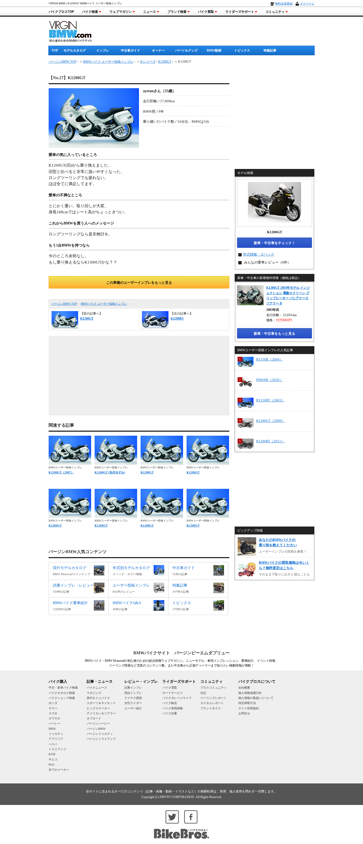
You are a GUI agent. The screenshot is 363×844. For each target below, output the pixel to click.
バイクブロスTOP (61, 12)
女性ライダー (133, 703)
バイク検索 (90, 12)
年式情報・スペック (258, 254)
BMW (52, 728)
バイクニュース (97, 687)
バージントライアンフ (101, 738)
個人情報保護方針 (250, 692)
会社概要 (244, 687)
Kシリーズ (147, 61)
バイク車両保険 (172, 708)
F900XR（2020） (269, 380)
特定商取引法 (247, 703)
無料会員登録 (284, 3)
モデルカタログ (75, 50)
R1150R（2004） (269, 359)
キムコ (53, 759)
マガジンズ (94, 692)
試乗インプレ (133, 687)
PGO (51, 764)
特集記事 (270, 50)
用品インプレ (133, 692)
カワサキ (54, 718)
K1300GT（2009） (270, 421)
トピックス (242, 50)
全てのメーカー (59, 769)
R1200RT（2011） (270, 441)
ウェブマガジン (120, 12)
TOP (55, 50)
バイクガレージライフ (177, 697)
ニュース (149, 12)
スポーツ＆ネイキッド (101, 703)
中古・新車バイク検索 (63, 687)
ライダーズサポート (239, 12)
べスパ (53, 744)
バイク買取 (206, 12)
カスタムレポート (212, 703)
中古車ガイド (130, 50)
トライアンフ (57, 749)
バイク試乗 (169, 713)
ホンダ (53, 703)
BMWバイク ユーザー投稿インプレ (104, 303)
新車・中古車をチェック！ (274, 243)
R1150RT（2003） (270, 400)
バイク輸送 (169, 703)
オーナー (158, 50)
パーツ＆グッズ (186, 50)
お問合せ (244, 713)
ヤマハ (53, 708)
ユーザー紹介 (133, 708)
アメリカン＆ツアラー (101, 713)
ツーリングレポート (213, 697)
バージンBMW (96, 728)
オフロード (94, 718)
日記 (203, 692)
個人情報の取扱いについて (255, 697)
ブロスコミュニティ (213, 687)
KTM (52, 754)
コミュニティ (275, 12)
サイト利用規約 (248, 708)
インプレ (102, 50)
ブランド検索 (177, 12)
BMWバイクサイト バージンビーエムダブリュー (181, 653)
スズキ (53, 713)
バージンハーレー (98, 723)
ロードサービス (172, 692)
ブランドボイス (210, 708)
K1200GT (164, 61)
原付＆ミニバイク (98, 697)
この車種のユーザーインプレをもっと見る (139, 283)
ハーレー (54, 723)
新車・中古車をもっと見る (274, 334)
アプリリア (56, 738)
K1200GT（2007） (61, 472)
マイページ (307, 3)
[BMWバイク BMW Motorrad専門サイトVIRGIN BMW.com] (75, 30)
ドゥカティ (56, 733)
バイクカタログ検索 (62, 692)
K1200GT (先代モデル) (110, 472)
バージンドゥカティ (100, 733)
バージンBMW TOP (64, 303)
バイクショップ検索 (62, 697)
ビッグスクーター (98, 708)
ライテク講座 (133, 697)
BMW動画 (214, 50)
